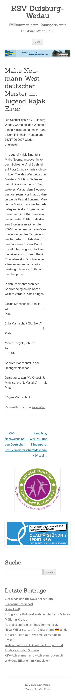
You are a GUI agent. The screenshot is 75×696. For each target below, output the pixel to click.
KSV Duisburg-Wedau (37, 12)
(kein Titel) (12, 609)
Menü (37, 41)
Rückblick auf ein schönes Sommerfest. (31, 625)
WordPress (44, 689)
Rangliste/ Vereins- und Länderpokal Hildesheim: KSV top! (38, 444)
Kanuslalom (38, 407)
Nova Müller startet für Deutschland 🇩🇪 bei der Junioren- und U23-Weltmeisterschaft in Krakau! (37, 635)
